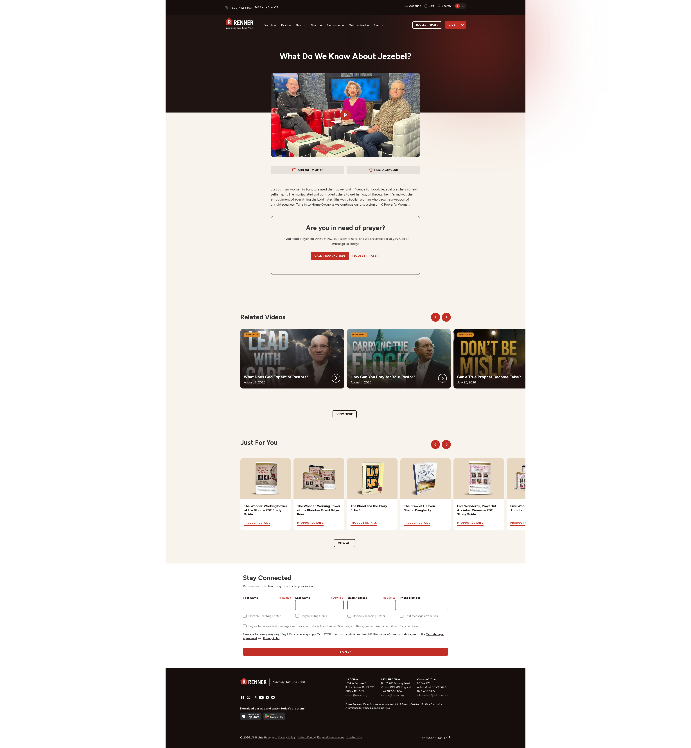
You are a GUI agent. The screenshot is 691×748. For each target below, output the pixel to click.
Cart (431, 6)
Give (451, 24)
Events (378, 25)
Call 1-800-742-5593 (329, 255)
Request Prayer (427, 24)
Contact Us (354, 737)
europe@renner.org (392, 695)
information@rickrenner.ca (432, 695)
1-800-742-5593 (240, 7)
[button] (345, 115)
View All (344, 543)
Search (446, 6)
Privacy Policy (286, 737)
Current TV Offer (310, 170)
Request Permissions (330, 737)
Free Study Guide (386, 170)
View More (345, 414)
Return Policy (306, 737)
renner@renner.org (356, 695)
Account (415, 6)
